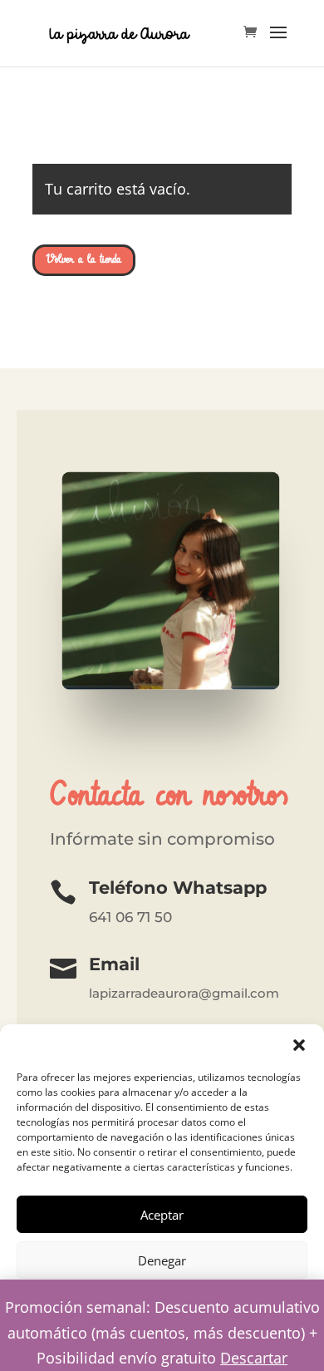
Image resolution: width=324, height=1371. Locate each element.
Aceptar (162, 1214)
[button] (299, 1045)
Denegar (162, 1260)
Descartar (253, 1358)
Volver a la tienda (84, 259)
